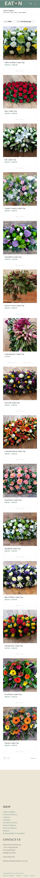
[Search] (30, 4)
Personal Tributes (10, 814)
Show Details (28, 362)
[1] (16, 4)
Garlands (6, 820)
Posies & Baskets (9, 825)
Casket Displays (9, 812)
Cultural (6, 817)
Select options (20, 71)
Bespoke (6, 831)
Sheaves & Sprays (10, 828)
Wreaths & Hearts (10, 823)
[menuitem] (30, 4)
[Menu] (34, 4)
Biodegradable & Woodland (14, 833)
